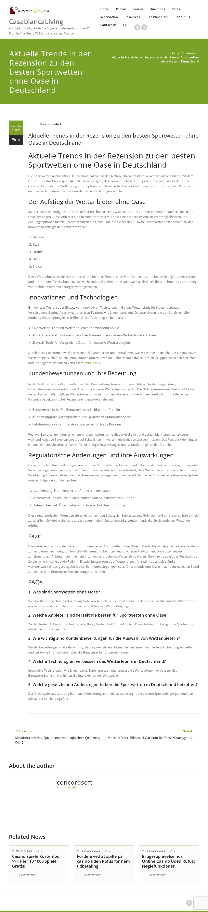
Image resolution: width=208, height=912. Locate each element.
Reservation (109, 17)
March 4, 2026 (24, 851)
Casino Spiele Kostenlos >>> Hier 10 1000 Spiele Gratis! (35, 861)
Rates (176, 9)
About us (183, 17)
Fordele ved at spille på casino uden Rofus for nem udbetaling (103, 861)
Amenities (157, 9)
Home (104, 9)
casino (189, 53)
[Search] (124, 25)
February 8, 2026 (90, 851)
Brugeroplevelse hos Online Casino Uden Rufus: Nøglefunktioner (168, 861)
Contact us (108, 25)
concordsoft (54, 124)
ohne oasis (92, 363)
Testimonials (158, 17)
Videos (138, 9)
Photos (121, 9)
